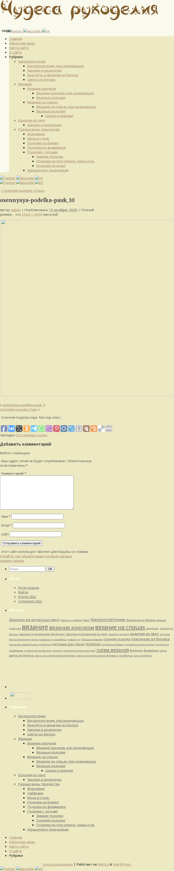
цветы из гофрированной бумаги (55, 655)
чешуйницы (125, 655)
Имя (5, 516)
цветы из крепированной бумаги (97, 655)
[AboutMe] (32, 31)
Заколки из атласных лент (34, 619)
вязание (35, 626)
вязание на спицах (120, 627)
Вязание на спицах (42, 102)
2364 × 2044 (32, 214)
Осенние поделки (50, 165)
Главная (15, 38)
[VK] (46, 31)
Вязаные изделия (50, 97)
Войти (23, 592)
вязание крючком (71, 627)
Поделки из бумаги (43, 143)
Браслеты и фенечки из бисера (52, 75)
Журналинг (36, 134)
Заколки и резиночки (44, 70)
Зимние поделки (49, 156)
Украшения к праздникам (47, 170)
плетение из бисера (150, 639)
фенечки (136, 650)
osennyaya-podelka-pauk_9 (24, 405)
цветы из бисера (21, 655)
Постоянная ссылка (31, 435)
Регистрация (28, 587)
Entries (27, 596)
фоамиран (150, 650)
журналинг (152, 628)
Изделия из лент (32, 120)
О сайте (15, 52)
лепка (34, 639)
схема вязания (113, 650)
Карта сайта (19, 47)
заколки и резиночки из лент (86, 634)
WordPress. (122, 864)
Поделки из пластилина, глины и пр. (65, 161)
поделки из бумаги (112, 644)
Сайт (5, 534)
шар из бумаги (143, 655)
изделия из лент (144, 633)
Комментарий (13, 473)
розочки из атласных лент (79, 650)
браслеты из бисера (140, 620)
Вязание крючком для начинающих (65, 93)
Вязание (25, 84)
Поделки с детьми (42, 152)
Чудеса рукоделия (57, 864)
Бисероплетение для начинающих (55, 65)
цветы (163, 650)
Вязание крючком (41, 88)
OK (51, 569)
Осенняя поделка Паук (18, 409)
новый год (73, 639)
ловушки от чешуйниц (52, 639)
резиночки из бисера (37, 650)
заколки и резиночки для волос (42, 634)
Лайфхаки (35, 793)
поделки (92, 644)
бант (86, 620)
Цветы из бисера (41, 79)
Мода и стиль (38, 138)
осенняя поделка (116, 639)
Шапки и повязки (59, 115)
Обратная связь (22, 43)
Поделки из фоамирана (46, 147)
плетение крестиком (68, 644)
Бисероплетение (32, 61)
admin (16, 209)
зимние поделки (119, 634)
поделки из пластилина (139, 644)
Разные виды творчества (39, 129)
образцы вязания (91, 639)
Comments (30, 601)
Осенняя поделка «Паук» (23, 190)
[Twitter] (15, 31)
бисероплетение (108, 619)
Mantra (103, 864)
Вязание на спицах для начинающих (66, 106)
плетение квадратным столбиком (30, 644)
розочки (57, 650)
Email (6, 525)
